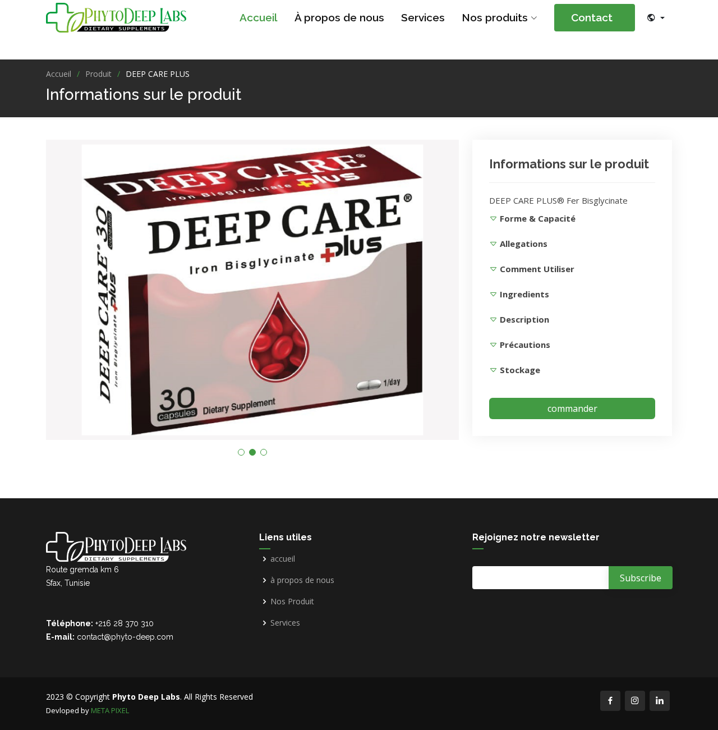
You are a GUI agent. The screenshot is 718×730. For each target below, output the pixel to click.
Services (423, 17)
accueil (282, 559)
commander (572, 408)
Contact (603, 17)
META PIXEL (110, 710)
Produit (98, 73)
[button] (241, 452)
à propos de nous (302, 580)
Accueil (259, 17)
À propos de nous (339, 17)
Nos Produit (292, 601)
